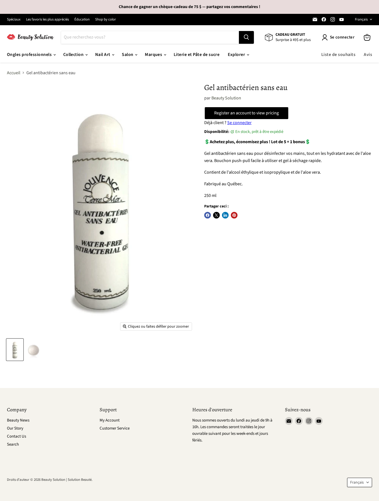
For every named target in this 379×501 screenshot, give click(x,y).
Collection (74, 55)
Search (13, 444)
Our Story (15, 428)
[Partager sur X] (216, 215)
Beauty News (18, 420)
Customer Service (115, 428)
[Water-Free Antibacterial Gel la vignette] (14, 350)
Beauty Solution (226, 98)
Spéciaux (14, 19)
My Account (110, 420)
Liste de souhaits (338, 55)
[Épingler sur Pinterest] (234, 215)
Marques (154, 55)
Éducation (82, 19)
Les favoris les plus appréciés (47, 19)
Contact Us (16, 436)
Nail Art (103, 55)
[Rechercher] (246, 37)
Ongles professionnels (30, 55)
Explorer (237, 55)
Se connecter (239, 123)
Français (361, 19)
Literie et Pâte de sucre (197, 55)
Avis (368, 55)
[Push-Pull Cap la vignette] (33, 350)
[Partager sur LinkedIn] (225, 215)
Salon (128, 55)
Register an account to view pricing (246, 113)
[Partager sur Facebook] (207, 215)
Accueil (13, 72)
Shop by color (105, 19)
